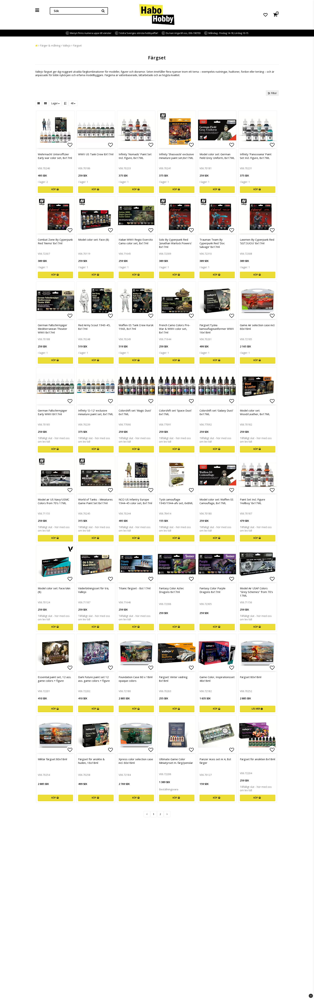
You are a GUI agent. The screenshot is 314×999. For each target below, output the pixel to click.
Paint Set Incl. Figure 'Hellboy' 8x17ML (252, 501)
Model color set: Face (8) (93, 239)
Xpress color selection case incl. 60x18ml (136, 761)
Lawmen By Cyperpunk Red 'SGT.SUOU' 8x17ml (257, 241)
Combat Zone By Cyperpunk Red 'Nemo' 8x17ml (55, 241)
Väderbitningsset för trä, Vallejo (93, 590)
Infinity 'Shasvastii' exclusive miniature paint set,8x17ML (176, 156)
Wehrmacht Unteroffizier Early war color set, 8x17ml (55, 156)
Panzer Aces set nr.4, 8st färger (215, 761)
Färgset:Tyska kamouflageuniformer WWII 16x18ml (217, 328)
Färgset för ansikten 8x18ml (257, 759)
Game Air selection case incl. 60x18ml (257, 327)
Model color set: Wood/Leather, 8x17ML (255, 412)
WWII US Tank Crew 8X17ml (95, 154)
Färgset (77, 45)
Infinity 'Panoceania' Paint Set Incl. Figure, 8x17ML (255, 156)
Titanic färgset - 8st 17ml (134, 588)
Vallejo (67, 45)
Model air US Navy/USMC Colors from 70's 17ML (53, 501)
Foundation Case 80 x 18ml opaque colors (135, 678)
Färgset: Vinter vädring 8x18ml (173, 678)
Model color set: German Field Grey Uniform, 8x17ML (217, 156)
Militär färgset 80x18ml (52, 759)
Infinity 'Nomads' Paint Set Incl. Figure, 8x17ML (135, 156)
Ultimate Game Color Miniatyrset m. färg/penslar (176, 761)
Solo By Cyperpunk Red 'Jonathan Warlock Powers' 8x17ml (175, 243)
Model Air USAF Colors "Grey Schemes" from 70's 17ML (256, 591)
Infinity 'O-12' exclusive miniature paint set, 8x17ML (95, 412)
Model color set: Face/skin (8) (54, 590)
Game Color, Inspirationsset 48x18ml (217, 678)
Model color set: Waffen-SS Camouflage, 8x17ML (216, 501)
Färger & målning (50, 45)
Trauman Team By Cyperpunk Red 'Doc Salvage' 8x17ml (212, 243)
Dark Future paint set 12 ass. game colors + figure (94, 678)
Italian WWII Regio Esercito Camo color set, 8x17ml (136, 241)
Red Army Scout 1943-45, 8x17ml (94, 327)
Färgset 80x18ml (250, 677)
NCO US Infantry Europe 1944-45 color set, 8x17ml (135, 501)
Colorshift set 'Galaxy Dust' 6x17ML (216, 412)
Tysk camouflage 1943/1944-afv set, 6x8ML (176, 501)
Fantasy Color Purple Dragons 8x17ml (213, 590)
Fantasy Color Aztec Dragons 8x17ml (171, 590)
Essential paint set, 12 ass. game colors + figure (54, 678)
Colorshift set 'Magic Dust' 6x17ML (135, 412)
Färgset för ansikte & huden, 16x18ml (91, 761)
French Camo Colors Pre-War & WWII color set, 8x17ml (174, 328)
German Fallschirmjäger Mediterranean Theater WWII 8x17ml (52, 328)
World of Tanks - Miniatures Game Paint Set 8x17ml (95, 501)
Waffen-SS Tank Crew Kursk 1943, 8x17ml (136, 327)
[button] (265, 14)
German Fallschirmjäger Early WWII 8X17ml (52, 412)
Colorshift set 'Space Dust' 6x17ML (175, 412)
